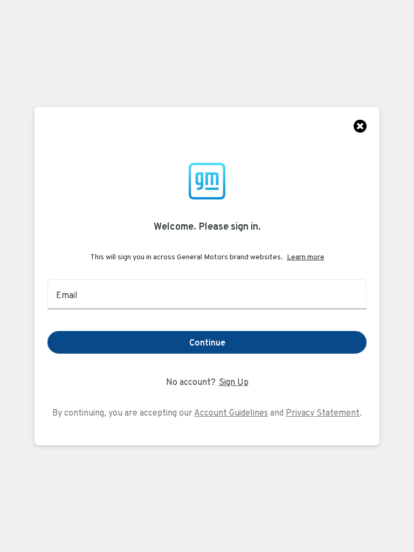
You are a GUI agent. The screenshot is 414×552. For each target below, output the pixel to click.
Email (67, 295)
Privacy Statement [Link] (323, 412)
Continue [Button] (207, 342)
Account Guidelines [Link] (231, 412)
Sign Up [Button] (234, 382)
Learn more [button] (306, 256)
